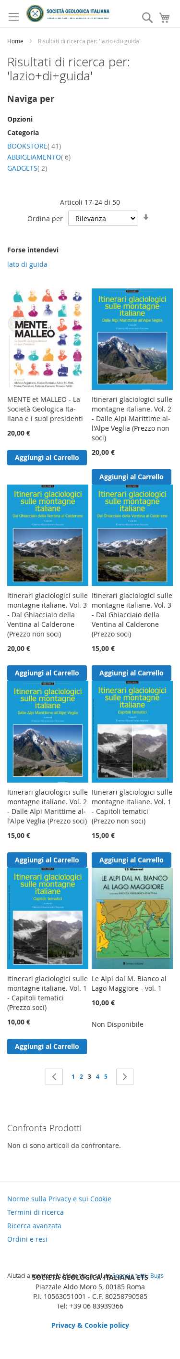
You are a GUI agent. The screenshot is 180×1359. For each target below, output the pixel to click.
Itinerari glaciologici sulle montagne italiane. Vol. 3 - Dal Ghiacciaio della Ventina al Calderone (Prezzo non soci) (47, 614)
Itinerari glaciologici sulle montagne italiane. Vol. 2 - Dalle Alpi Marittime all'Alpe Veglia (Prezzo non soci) (132, 418)
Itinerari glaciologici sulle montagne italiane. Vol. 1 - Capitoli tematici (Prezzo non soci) (132, 806)
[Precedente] (54, 1077)
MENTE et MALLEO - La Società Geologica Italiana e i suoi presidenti (45, 409)
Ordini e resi (27, 1239)
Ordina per (45, 218)
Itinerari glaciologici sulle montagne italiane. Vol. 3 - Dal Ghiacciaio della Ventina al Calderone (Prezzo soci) (132, 614)
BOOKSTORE (34, 145)
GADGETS (27, 168)
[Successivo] (124, 1077)
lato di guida (27, 264)
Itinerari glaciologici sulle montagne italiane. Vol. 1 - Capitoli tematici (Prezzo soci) (47, 993)
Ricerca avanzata (34, 1225)
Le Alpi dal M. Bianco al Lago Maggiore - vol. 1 (129, 983)
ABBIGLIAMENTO (39, 157)
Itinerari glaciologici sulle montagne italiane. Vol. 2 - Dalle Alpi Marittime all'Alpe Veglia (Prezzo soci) (47, 806)
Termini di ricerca (35, 1212)
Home (16, 41)
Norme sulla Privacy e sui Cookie (59, 1198)
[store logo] (67, 13)
